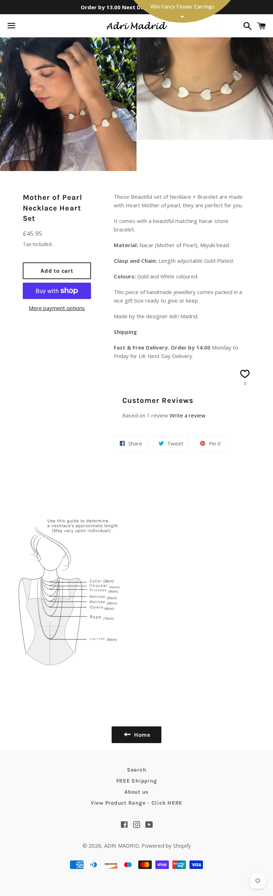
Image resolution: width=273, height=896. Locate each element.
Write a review (187, 415)
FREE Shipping (136, 781)
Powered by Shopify (166, 845)
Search (136, 770)
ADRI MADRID (121, 845)
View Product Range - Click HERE (136, 803)
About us (136, 792)
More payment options (57, 307)
